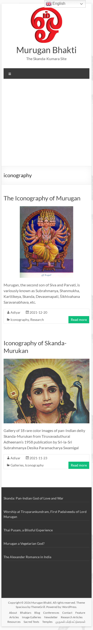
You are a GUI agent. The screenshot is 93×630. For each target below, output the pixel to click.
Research (37, 320)
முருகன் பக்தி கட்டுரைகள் (71, 622)
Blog (37, 612)
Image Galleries (31, 617)
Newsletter (51, 617)
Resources (14, 622)
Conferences (51, 612)
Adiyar (15, 312)
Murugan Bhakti (46, 50)
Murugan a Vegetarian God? (24, 543)
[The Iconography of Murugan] (46, 208)
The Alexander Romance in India (27, 557)
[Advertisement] (46, 124)
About (13, 612)
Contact (67, 612)
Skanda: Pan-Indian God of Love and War (33, 498)
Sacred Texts (31, 622)
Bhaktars (25, 612)
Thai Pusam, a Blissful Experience (28, 530)
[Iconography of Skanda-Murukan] (46, 361)
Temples (47, 622)
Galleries (17, 465)
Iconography (19, 320)
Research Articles (72, 617)
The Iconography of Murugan (42, 198)
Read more (79, 320)
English (58, 3)
